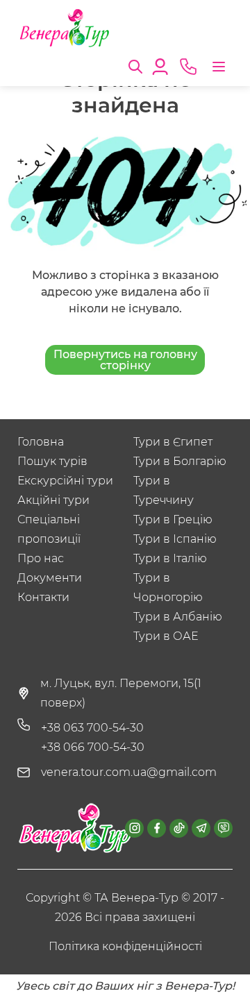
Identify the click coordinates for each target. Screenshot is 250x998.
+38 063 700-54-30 (92, 727)
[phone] (188, 67)
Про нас (40, 558)
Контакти (43, 597)
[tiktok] (178, 828)
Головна (40, 441)
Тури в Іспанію (175, 538)
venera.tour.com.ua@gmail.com (129, 772)
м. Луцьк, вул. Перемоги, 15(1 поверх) (120, 693)
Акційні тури (53, 500)
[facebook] (156, 828)
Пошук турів (52, 461)
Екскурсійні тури (65, 480)
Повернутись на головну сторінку (125, 360)
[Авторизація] (160, 65)
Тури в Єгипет (172, 441)
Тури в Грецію (172, 519)
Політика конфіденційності (125, 946)
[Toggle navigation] (219, 67)
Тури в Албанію (177, 616)
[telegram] (201, 828)
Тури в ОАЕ (165, 636)
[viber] (223, 828)
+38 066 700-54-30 (92, 747)
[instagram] (134, 828)
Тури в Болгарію (179, 461)
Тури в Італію (170, 558)
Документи (49, 577)
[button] (135, 65)
